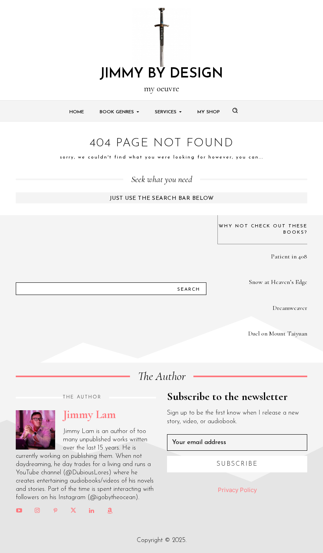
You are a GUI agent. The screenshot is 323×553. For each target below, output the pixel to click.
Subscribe (237, 464)
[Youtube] (19, 511)
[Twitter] (73, 511)
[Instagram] (37, 511)
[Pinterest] (55, 511)
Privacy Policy (237, 490)
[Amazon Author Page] (109, 511)
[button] (235, 110)
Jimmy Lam (89, 414)
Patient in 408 (289, 256)
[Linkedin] (91, 511)
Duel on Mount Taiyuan (277, 333)
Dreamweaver (290, 308)
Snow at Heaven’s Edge (278, 282)
